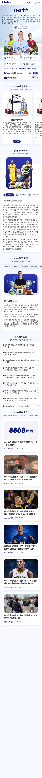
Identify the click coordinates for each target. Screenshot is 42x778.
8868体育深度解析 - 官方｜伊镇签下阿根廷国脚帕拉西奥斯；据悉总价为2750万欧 (20, 547)
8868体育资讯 (8, 449)
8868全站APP (17, 120)
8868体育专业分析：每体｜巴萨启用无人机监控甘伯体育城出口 (20, 616)
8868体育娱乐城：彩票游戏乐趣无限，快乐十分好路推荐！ (20, 443)
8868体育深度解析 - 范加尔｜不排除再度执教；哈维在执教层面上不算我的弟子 (20, 478)
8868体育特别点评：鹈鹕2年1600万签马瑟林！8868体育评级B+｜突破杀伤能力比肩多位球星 (20, 582)
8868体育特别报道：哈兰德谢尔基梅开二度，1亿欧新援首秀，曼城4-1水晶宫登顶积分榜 (20, 513)
